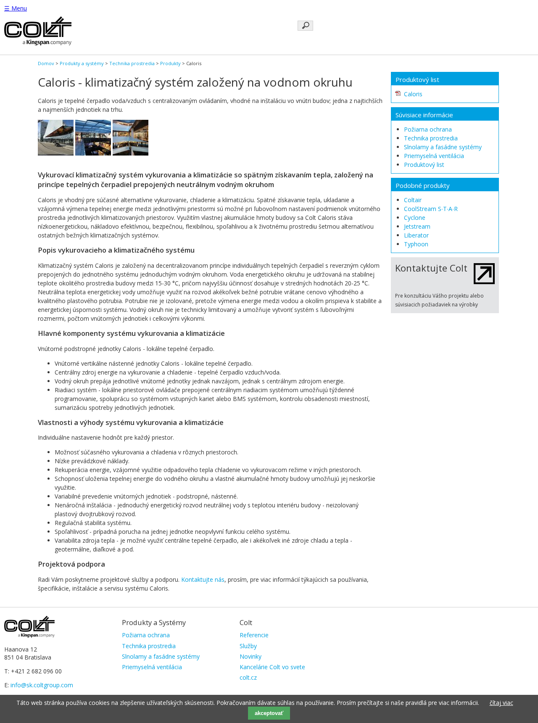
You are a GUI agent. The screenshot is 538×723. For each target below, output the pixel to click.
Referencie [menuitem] (254, 635)
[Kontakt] (484, 282)
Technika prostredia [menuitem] (149, 646)
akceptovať (269, 713)
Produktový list (424, 165)
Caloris (413, 94)
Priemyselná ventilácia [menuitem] (152, 667)
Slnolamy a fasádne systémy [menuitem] (161, 656)
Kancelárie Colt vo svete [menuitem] (272, 667)
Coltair (413, 200)
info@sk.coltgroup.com (42, 685)
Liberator (416, 235)
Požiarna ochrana (428, 129)
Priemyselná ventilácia (434, 156)
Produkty (170, 63)
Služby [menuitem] (248, 646)
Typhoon (416, 244)
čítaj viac (501, 703)
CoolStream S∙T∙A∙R (431, 209)
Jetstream (417, 226)
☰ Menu (15, 8)
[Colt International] (37, 43)
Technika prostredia (132, 63)
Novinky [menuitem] (250, 656)
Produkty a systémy (82, 63)
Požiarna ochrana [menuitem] (146, 635)
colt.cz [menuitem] (248, 677)
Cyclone (414, 218)
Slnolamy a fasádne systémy (443, 147)
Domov (46, 63)
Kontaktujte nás (202, 579)
